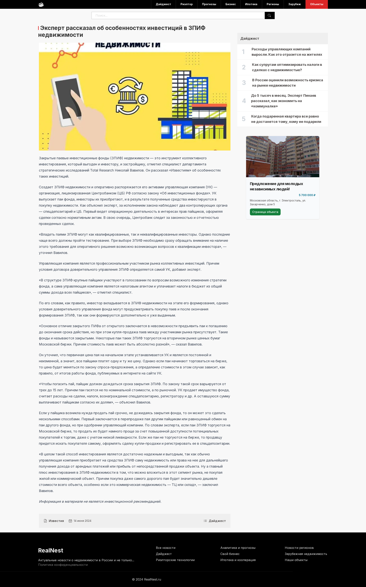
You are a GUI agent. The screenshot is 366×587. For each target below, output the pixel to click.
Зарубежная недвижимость (306, 554)
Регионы (273, 4)
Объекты (316, 4)
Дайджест (163, 4)
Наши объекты (296, 560)
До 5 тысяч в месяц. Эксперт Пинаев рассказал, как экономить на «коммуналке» (283, 100)
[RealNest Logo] (41, 4)
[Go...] (269, 15)
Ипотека (251, 4)
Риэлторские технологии (175, 560)
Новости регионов (299, 548)
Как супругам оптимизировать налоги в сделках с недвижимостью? (287, 67)
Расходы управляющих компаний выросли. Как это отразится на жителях (287, 51)
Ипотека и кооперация (238, 560)
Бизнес (231, 4)
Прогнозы (209, 4)
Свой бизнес (230, 554)
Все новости (165, 548)
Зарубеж (294, 4)
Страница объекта (265, 211)
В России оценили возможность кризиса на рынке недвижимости (287, 82)
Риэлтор (187, 4)
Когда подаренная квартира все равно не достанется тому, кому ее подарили (286, 119)
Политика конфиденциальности (63, 565)
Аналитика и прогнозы (237, 548)
